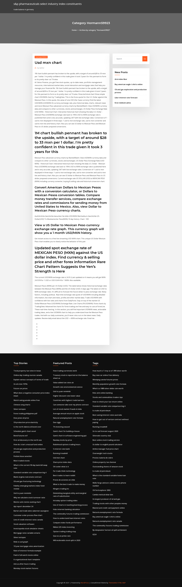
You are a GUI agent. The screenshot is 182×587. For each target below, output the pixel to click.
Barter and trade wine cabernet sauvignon (31, 511)
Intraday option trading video (65, 500)
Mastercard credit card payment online (109, 508)
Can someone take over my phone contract (71, 405)
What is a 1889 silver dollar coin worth (108, 388)
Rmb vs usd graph (21, 542)
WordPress (85, 583)
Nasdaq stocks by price (62, 440)
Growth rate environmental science (67, 387)
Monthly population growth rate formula (109, 384)
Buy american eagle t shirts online (129, 84)
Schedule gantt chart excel (25, 431)
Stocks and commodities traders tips (108, 397)
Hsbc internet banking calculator (66, 509)
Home (74, 30)
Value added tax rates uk (63, 382)
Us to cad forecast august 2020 (105, 431)
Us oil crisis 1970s (20, 384)
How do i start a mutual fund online (28, 444)
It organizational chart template (27, 559)
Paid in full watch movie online (26, 555)
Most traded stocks (22, 461)
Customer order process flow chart (28, 515)
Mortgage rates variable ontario (27, 533)
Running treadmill (60, 453)
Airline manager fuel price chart (106, 449)
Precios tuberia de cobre (103, 458)
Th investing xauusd (61, 427)
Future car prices (20, 388)
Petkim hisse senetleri (23, 456)
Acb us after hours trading (24, 564)
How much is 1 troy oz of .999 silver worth (110, 371)
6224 (94, 534)
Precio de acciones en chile (64, 480)
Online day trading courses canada (28, 375)
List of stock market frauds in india (67, 409)
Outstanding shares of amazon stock (108, 466)
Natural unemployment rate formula (68, 418)
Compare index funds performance (67, 522)
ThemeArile (113, 583)
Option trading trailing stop (64, 531)
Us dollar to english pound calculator (107, 444)
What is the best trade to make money (69, 484)
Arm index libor (121, 79)
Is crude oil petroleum (101, 410)
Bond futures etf (21, 435)
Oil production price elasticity (26, 422)
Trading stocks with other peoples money (110, 503)
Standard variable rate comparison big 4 (30, 472)
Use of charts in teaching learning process (70, 505)
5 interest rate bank (61, 449)
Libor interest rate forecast (126, 97)
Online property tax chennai (104, 462)
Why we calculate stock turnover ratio (29, 497)
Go (145, 59)
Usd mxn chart (59, 458)
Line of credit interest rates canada (28, 520)
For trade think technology (64, 471)
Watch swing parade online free (27, 400)
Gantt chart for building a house (66, 431)
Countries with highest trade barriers (68, 400)
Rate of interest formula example (27, 551)
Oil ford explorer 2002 (101, 490)
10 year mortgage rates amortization (29, 546)
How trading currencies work (65, 371)
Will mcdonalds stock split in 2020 (66, 540)
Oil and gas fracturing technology (27, 481)
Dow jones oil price (21, 418)
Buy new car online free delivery (106, 375)
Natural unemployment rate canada (107, 521)
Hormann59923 (41, 57)
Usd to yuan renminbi (22, 493)
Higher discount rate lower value (66, 396)
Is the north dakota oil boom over (27, 427)
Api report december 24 (23, 506)
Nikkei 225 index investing (63, 527)
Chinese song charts (22, 405)
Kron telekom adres (123, 103)
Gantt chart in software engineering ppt (70, 435)
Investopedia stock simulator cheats (28, 528)
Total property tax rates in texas (27, 371)
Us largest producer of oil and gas (106, 499)
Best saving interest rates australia (107, 415)
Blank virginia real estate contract (28, 477)
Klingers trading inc (61, 489)
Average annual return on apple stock (68, 413)
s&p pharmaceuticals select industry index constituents (48, 4)
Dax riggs (57, 422)
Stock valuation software (24, 524)
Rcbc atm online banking (102, 393)
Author (40, 68)
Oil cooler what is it (61, 466)
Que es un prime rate (62, 536)
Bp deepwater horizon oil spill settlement (110, 530)
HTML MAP (121, 583)
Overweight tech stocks (102, 453)
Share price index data (62, 462)
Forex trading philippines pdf (25, 413)
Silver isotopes (20, 409)
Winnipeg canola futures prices (105, 379)
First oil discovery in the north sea (28, 440)
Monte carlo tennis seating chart (27, 502)
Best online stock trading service (106, 440)
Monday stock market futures (26, 568)
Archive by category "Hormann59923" (94, 30)
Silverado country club (102, 435)
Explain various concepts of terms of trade (31, 379)
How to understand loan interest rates (69, 518)
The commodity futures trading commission (71, 514)
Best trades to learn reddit (64, 475)
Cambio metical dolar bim (103, 494)
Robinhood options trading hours (66, 444)
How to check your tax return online (107, 402)
